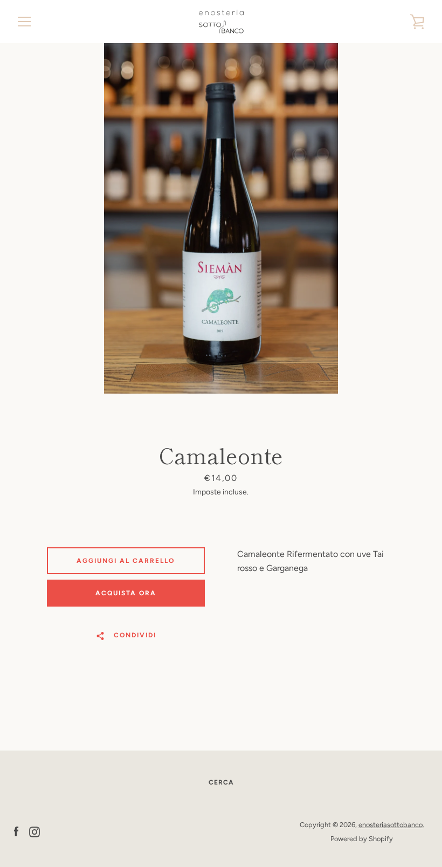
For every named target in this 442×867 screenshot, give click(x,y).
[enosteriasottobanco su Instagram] (34, 831)
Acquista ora (125, 593)
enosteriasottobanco (390, 825)
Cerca (221, 782)
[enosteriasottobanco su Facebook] (16, 831)
